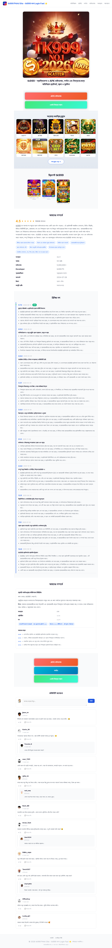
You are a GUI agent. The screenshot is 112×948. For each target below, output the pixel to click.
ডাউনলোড (92, 3)
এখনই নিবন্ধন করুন (56, 105)
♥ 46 (19, 769)
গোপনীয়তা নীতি (58, 938)
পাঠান (91, 701)
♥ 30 (19, 722)
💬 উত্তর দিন (27, 722)
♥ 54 (19, 862)
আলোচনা (106, 3)
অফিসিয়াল (73, 3)
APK (80, 3)
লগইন (85, 3)
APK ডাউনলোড (56, 96)
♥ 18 (19, 786)
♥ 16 (19, 815)
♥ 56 (19, 879)
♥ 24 (19, 739)
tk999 (18, 225)
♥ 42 (19, 926)
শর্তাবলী (51, 938)
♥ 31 (19, 832)
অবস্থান (99, 3)
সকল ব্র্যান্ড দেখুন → (56, 161)
